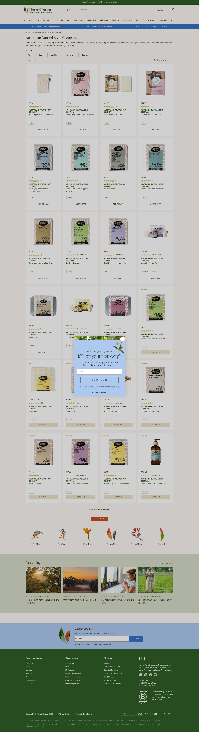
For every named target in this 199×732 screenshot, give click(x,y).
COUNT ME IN (99, 379)
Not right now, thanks (99, 392)
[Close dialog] (122, 339)
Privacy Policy (117, 388)
